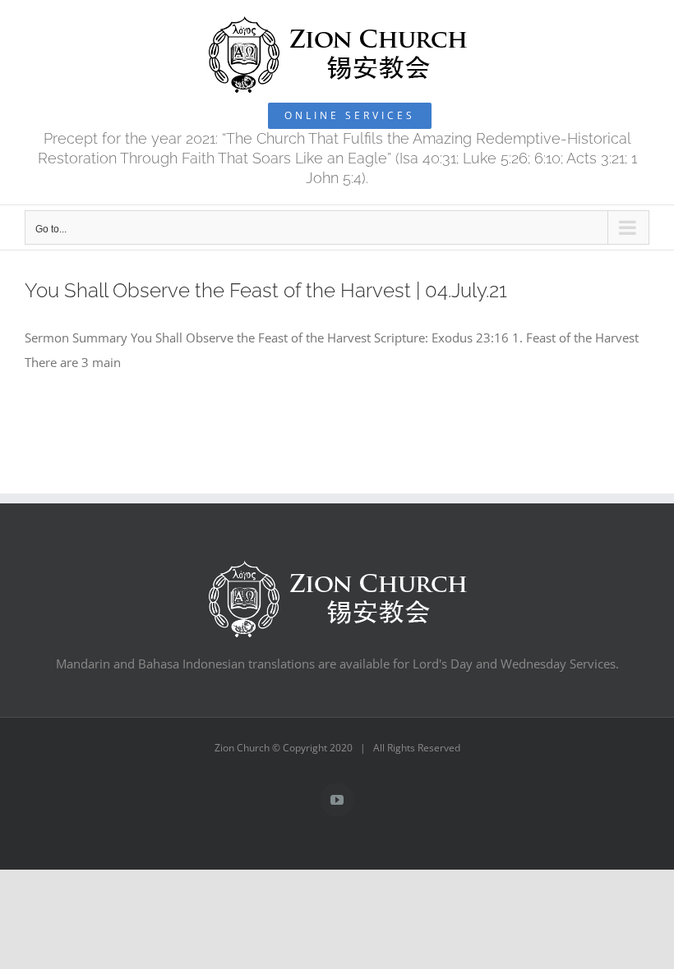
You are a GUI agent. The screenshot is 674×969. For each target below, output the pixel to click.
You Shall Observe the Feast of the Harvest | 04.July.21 (266, 290)
